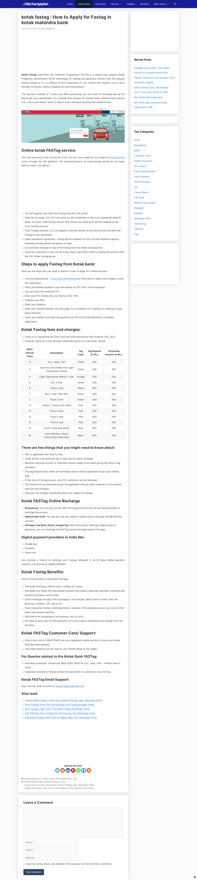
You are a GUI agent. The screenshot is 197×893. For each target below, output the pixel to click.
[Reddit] (62, 770)
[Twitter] (57, 770)
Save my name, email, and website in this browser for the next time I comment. (69, 864)
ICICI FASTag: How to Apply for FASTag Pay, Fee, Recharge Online (60, 713)
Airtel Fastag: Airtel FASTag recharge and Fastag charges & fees (59, 704)
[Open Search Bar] (175, 4)
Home (70, 4)
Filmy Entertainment (145, 171)
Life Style (144, 4)
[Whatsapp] (78, 770)
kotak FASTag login (33, 781)
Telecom (115, 4)
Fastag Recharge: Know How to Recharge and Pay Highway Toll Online (59, 788)
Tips (75, 778)
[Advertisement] (73, 51)
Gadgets (131, 4)
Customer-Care (142, 155)
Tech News (100, 4)
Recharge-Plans (64, 778)
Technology (140, 223)
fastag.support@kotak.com (69, 686)
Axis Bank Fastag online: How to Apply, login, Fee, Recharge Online (61, 717)
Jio (135, 187)
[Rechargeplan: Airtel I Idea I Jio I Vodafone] (36, 4)
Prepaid (138, 213)
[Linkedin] (68, 770)
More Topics (160, 4)
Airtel (137, 140)
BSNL (137, 150)
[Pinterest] (73, 770)
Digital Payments (32, 778)
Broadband (140, 145)
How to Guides (142, 182)
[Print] (88, 770)
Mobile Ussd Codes (144, 202)
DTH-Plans (140, 166)
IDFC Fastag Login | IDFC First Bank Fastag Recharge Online (57, 709)
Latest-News (84, 4)
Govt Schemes (142, 176)
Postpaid (139, 208)
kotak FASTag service (54, 781)
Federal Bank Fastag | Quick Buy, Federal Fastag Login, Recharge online (63, 700)
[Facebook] (83, 770)
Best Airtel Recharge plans (148, 97)
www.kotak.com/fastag (63, 278)
